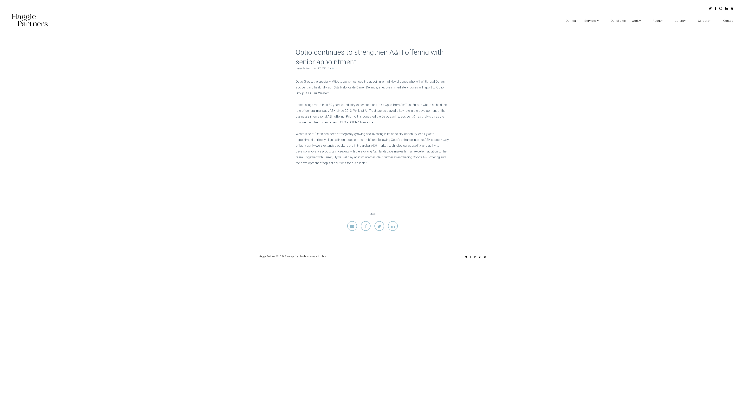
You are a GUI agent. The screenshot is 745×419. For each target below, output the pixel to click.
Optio (334, 68)
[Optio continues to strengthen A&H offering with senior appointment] (352, 226)
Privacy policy (291, 256)
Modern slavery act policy (313, 256)
